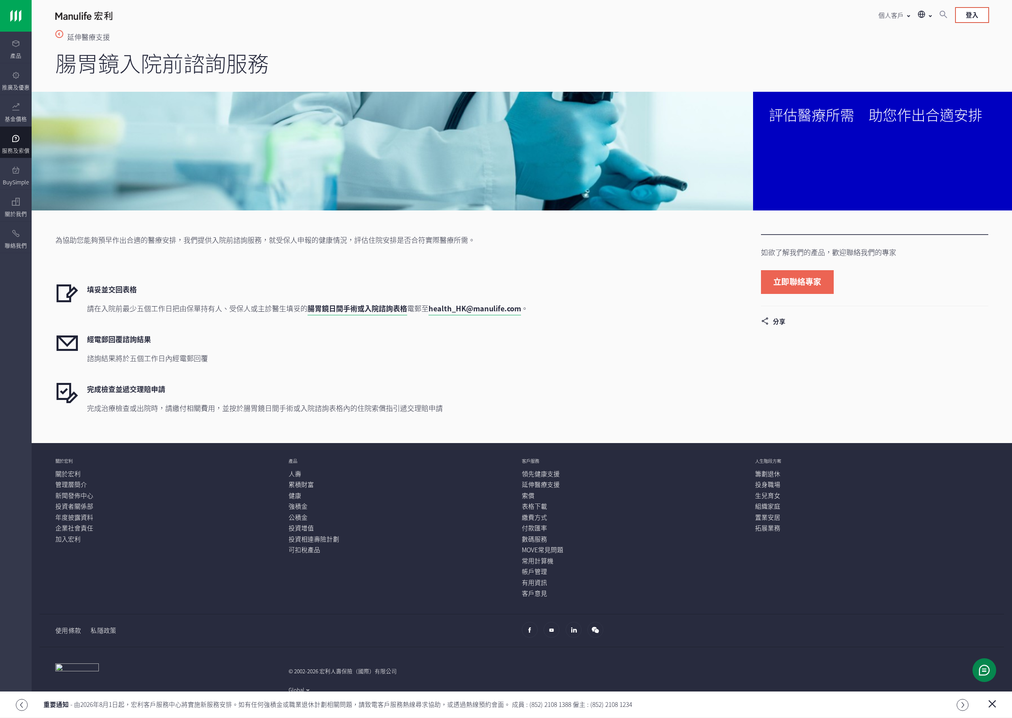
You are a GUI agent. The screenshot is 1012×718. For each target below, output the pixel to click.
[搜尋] (943, 15)
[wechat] (597, 633)
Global (296, 689)
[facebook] (532, 633)
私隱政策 (103, 630)
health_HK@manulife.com (475, 308)
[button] (894, 15)
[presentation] (16, 47)
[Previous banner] (22, 705)
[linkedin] (576, 633)
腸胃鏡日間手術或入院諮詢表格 (357, 308)
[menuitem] (16, 49)
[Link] (16, 16)
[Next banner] (963, 705)
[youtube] (554, 633)
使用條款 (68, 630)
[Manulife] (288, 17)
